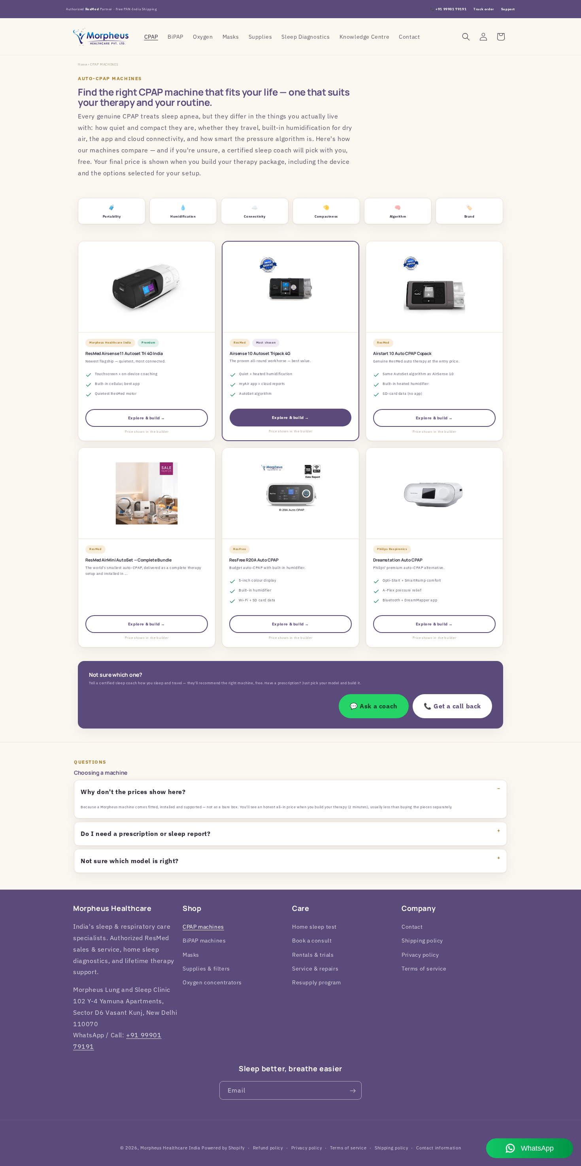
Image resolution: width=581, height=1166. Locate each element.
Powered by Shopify (223, 1148)
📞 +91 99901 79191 (448, 9)
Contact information (438, 1147)
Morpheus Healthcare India (170, 1148)
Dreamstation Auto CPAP (398, 560)
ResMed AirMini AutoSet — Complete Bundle (128, 560)
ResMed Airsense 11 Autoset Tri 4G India (124, 353)
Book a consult (312, 940)
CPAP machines (203, 926)
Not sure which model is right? (130, 861)
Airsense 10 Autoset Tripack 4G (260, 353)
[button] (466, 36)
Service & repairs (315, 968)
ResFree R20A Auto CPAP (254, 560)
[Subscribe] (352, 1091)
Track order (483, 9)
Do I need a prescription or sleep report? (146, 833)
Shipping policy (422, 940)
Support (508, 9)
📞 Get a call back (452, 706)
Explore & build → (146, 418)
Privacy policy (420, 954)
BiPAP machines (204, 940)
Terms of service (424, 968)
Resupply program (316, 982)
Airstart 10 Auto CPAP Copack (402, 353)
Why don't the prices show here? (133, 792)
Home (82, 64)
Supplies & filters (206, 968)
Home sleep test (314, 926)
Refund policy (268, 1147)
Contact (412, 926)
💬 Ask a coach (374, 706)
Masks (191, 954)
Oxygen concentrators (212, 982)
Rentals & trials (313, 954)
